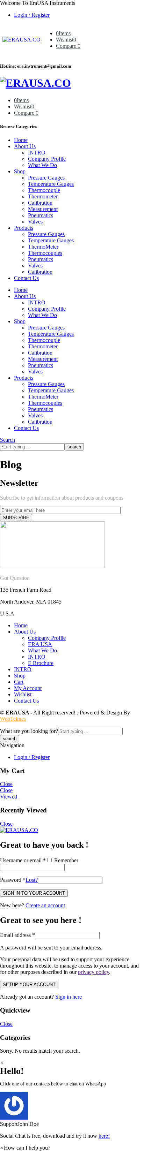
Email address (17, 935)
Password (13, 880)
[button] (72, 1109)
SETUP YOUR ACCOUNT (29, 984)
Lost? (32, 880)
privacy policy (93, 972)
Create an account (45, 905)
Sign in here (68, 997)
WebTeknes (13, 719)
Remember (65, 860)
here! (104, 1136)
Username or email (23, 860)
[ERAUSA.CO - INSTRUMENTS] (21, 40)
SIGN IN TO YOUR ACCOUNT (34, 893)
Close (6, 784)
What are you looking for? (29, 731)
